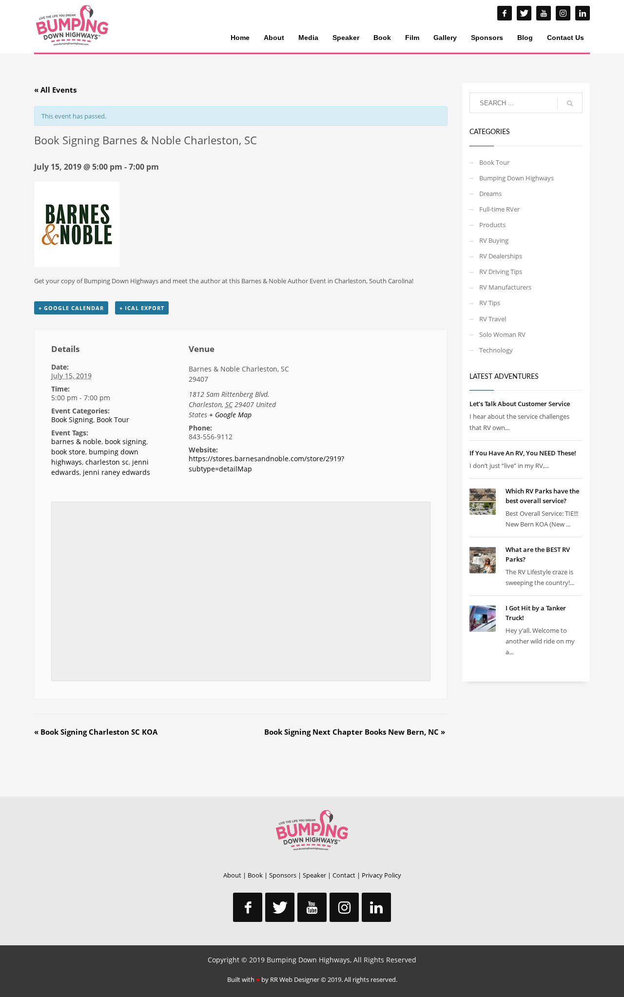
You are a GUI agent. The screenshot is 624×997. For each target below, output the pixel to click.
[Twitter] (524, 13)
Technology (496, 350)
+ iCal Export (141, 308)
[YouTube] (543, 13)
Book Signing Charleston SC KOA (95, 732)
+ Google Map (230, 414)
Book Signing (72, 419)
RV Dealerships (500, 256)
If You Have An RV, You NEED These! (522, 453)
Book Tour (113, 419)
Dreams (490, 193)
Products (492, 224)
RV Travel (492, 318)
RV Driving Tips (500, 271)
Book (255, 875)
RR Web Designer (294, 979)
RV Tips (489, 302)
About (232, 875)
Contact (343, 875)
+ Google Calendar (71, 308)
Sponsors (282, 875)
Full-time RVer (499, 209)
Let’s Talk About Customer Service (519, 403)
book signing (125, 441)
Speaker (314, 875)
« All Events (55, 90)
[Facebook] (504, 13)
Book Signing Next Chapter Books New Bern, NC (354, 732)
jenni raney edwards (116, 472)
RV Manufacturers (505, 287)
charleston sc (107, 462)
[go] (570, 103)
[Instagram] (563, 13)
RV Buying (493, 240)
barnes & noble (76, 441)
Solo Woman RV (502, 334)
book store (68, 451)
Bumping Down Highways (516, 178)
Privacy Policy (381, 875)
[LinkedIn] (582, 13)
